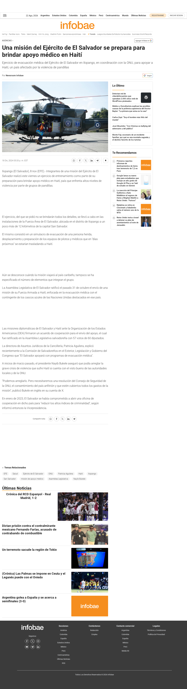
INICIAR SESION (176, 15)
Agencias (7, 40)
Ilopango (92, 473)
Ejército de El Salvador (33, 473)
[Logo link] (77, 25)
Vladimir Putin (51, 34)
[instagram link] (38, 641)
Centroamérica (113, 15)
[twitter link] (32, 641)
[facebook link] (27, 641)
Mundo (125, 15)
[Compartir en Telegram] (97, 160)
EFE (5, 473)
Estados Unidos (59, 15)
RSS (63, 663)
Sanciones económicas (67, 34)
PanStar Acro (9, 34)
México (93, 15)
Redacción (94, 630)
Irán (79, 34)
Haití (81, 473)
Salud (15, 473)
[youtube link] (27, 647)
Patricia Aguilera (65, 473)
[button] (4, 15)
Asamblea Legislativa (58, 479)
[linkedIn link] (38, 647)
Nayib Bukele (79, 479)
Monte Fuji (153, 34)
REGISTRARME (158, 15)
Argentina (45, 15)
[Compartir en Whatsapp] (73, 160)
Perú (101, 15)
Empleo (94, 634)
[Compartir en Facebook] (79, 160)
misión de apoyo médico (32, 479)
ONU (51, 473)
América (63, 630)
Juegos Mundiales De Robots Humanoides (109, 34)
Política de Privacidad (156, 634)
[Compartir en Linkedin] (91, 160)
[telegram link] (32, 647)
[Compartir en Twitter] (85, 160)
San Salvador (10, 479)
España (83, 15)
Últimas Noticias (138, 15)
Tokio (18, 34)
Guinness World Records (137, 34)
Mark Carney (27, 34)
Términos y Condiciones (156, 630)
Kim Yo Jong (39, 34)
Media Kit (125, 651)
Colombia (73, 15)
